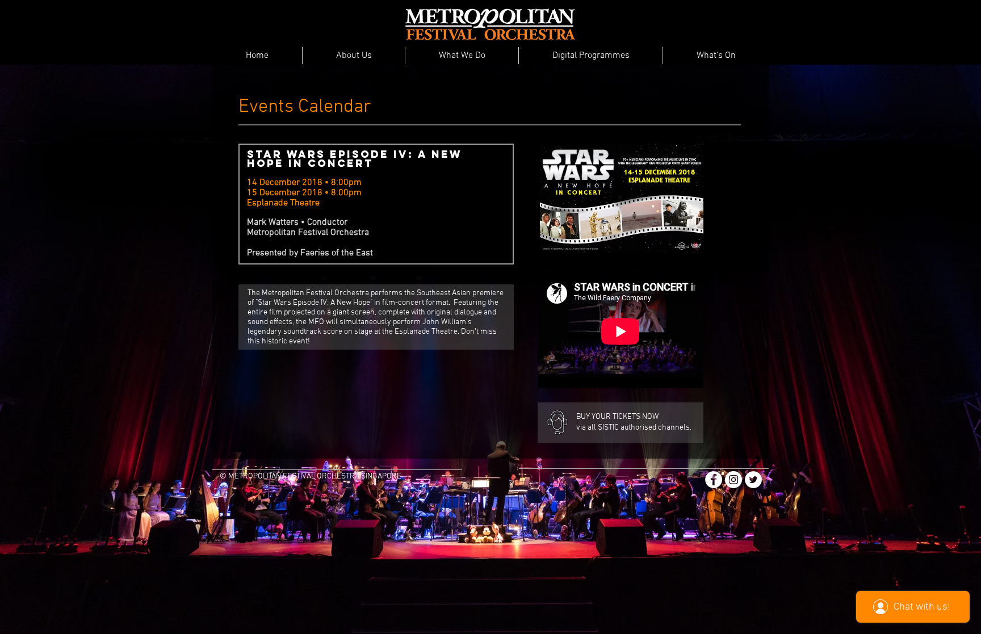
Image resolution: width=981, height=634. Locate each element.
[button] (354, 55)
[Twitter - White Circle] (753, 479)
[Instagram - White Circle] (733, 479)
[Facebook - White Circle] (713, 479)
